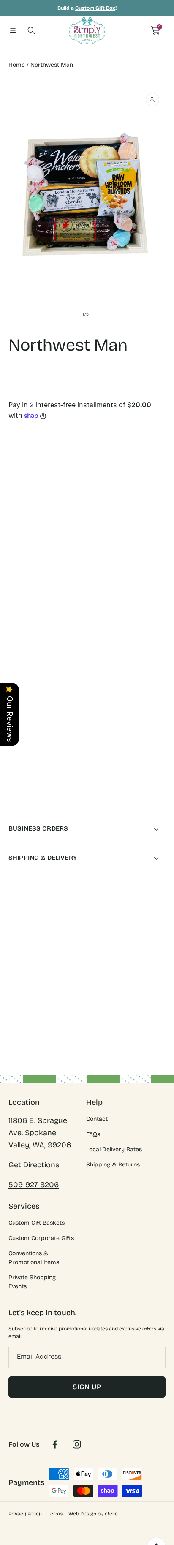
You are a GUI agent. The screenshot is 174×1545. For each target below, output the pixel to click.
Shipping (18, 397)
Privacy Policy (25, 1514)
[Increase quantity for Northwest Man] (156, 528)
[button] (12, 30)
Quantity (20, 526)
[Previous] (13, 563)
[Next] (161, 563)
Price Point (23, 460)
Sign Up (87, 1387)
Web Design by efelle (93, 1514)
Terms (55, 1514)
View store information (48, 758)
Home (16, 64)
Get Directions (33, 1164)
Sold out (127, 601)
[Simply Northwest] (87, 30)
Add (127, 563)
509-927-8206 (33, 1184)
